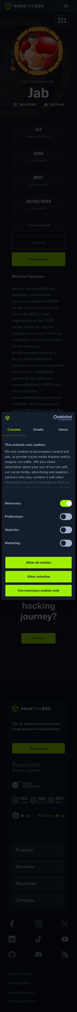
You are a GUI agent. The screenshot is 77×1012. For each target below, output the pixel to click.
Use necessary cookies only (38, 590)
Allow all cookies (38, 562)
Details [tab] (38, 429)
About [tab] (63, 429)
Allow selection (38, 576)
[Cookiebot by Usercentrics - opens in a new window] (54, 418)
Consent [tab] (13, 429)
